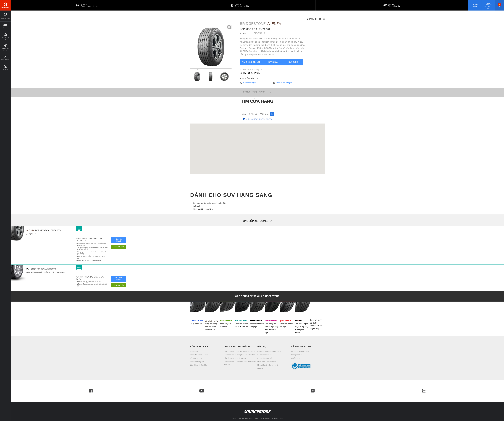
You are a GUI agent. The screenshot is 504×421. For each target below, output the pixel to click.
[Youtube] (201, 390)
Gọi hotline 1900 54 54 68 (488, 5)
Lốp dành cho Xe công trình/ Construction (239, 355)
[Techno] (272, 310)
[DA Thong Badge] (308, 366)
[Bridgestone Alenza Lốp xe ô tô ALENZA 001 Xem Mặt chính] (197, 77)
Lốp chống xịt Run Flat (198, 365)
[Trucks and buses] (317, 310)
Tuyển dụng (295, 358)
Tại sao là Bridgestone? (300, 352)
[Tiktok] (312, 390)
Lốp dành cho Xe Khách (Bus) (235, 358)
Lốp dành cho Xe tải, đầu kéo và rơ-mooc (239, 352)
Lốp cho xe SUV (196, 358)
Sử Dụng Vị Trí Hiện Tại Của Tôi (258, 119)
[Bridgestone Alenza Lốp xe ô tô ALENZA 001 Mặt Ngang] (224, 77)
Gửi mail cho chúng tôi (284, 83)
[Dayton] (302, 310)
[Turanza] (197, 310)
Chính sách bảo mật (264, 358)
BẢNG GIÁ (273, 62)
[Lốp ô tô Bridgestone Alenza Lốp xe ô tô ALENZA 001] (211, 47)
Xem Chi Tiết (119, 247)
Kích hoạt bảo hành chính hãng (269, 352)
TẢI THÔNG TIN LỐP (251, 62)
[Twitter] (320, 19)
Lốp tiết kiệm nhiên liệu (199, 355)
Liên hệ (260, 368)
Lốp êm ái (194, 352)
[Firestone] (287, 310)
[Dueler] (242, 310)
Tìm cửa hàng (475, 5)
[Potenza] (257, 310)
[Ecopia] (227, 310)
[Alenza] (212, 310)
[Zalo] (423, 390)
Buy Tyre (293, 62)
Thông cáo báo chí (298, 355)
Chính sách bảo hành (265, 355)
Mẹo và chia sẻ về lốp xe (266, 362)
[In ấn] (323, 19)
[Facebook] (316, 19)
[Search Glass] (272, 114)
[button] (5, 16)
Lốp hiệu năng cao (197, 362)
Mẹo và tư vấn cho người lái (268, 365)
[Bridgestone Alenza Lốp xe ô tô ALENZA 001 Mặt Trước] (210, 77)
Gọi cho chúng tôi (249, 83)
